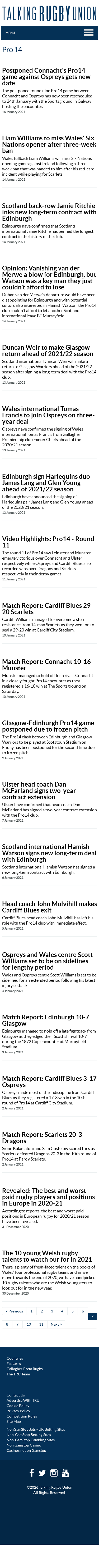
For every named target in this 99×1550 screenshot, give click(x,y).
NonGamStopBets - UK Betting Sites (36, 1429)
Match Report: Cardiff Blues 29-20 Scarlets (47, 608)
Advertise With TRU (23, 1400)
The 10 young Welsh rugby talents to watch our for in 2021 (47, 1256)
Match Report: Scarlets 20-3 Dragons (42, 1137)
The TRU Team (18, 1374)
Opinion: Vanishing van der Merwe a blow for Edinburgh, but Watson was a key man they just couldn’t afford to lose (49, 278)
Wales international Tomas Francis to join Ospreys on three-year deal (48, 415)
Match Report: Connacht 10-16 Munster (46, 665)
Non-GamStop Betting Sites (29, 1435)
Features (14, 1363)
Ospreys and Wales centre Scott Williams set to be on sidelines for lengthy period (47, 961)
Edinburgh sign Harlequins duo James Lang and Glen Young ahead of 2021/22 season (46, 483)
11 (41, 1324)
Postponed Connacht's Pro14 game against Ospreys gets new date (46, 77)
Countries (15, 1358)
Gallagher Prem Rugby (25, 1369)
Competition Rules (22, 1416)
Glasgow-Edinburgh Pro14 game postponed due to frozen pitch (48, 726)
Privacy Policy (18, 1411)
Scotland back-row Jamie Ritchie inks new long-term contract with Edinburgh (49, 212)
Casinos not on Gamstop (26, 1450)
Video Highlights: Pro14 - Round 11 (48, 542)
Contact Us (16, 1395)
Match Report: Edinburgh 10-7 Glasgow (45, 1020)
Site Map (14, 1421)
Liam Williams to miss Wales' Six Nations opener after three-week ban (49, 144)
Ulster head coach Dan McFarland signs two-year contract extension (39, 791)
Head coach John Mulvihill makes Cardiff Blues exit (49, 907)
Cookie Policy (18, 1406)
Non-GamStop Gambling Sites (31, 1440)
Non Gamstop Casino (24, 1445)
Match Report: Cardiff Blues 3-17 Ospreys (49, 1081)
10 (29, 1324)
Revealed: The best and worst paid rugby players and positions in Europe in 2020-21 (48, 1197)
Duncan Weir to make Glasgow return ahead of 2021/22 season (47, 350)
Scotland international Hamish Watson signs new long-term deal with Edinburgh (49, 853)
